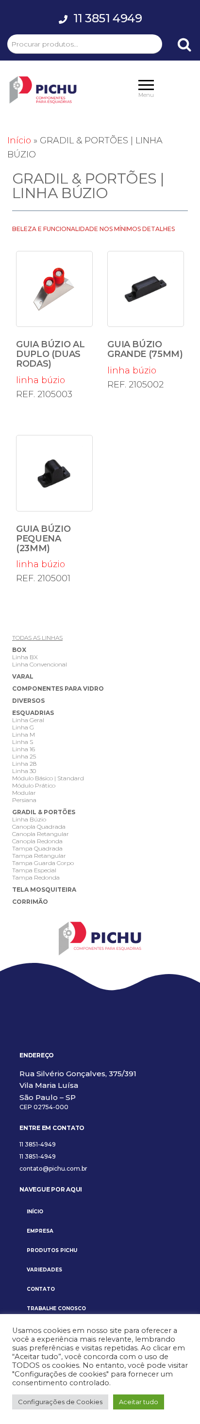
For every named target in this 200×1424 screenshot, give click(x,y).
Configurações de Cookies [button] (60, 1402)
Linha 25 (24, 756)
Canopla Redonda (37, 841)
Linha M (23, 734)
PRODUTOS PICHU (52, 1250)
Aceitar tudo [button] (138, 1402)
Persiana (24, 800)
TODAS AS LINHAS (37, 637)
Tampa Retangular (39, 855)
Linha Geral (28, 720)
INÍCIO (35, 1211)
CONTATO (41, 1289)
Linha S (22, 741)
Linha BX (25, 657)
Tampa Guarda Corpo (43, 863)
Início (19, 140)
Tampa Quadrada (37, 848)
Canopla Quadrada (39, 826)
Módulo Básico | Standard (48, 778)
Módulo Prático (33, 785)
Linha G (23, 727)
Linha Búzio (29, 819)
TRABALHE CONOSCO (56, 1308)
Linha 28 (24, 763)
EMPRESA (40, 1231)
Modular (24, 792)
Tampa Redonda (36, 877)
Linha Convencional (39, 664)
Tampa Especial (34, 870)
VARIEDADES (44, 1270)
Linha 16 (23, 749)
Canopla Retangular (40, 833)
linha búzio (50, 362)
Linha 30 (24, 770)
